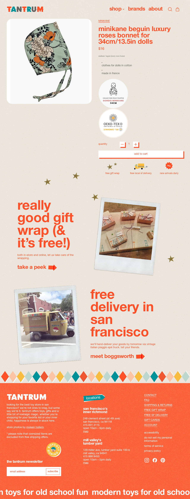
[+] (135, 144)
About (155, 9)
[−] (122, 144)
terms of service (153, 446)
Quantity (102, 144)
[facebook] (154, 462)
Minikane (104, 21)
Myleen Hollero (35, 427)
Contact (150, 395)
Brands (136, 9)
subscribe (53, 471)
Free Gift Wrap (155, 410)
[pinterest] (163, 462)
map (85, 431)
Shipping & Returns (158, 405)
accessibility (151, 433)
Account (150, 425)
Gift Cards (152, 420)
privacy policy (152, 451)
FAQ (146, 400)
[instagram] (146, 462)
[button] (170, 9)
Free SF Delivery (156, 415)
